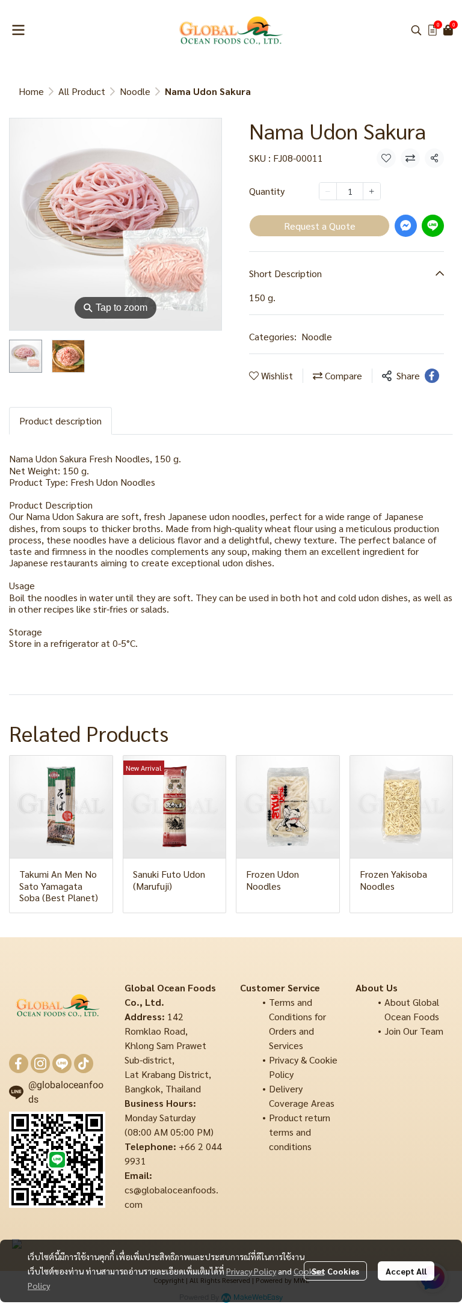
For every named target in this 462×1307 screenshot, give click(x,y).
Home (31, 91)
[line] (62, 1063)
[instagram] (40, 1063)
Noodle (135, 91)
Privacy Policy (251, 1271)
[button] (416, 30)
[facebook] (18, 1063)
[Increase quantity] (371, 191)
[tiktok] (83, 1063)
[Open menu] (18, 30)
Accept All (406, 1271)
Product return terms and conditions (299, 1131)
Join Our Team (413, 1030)
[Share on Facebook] (432, 376)
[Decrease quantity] (327, 191)
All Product (81, 91)
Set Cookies (335, 1271)
